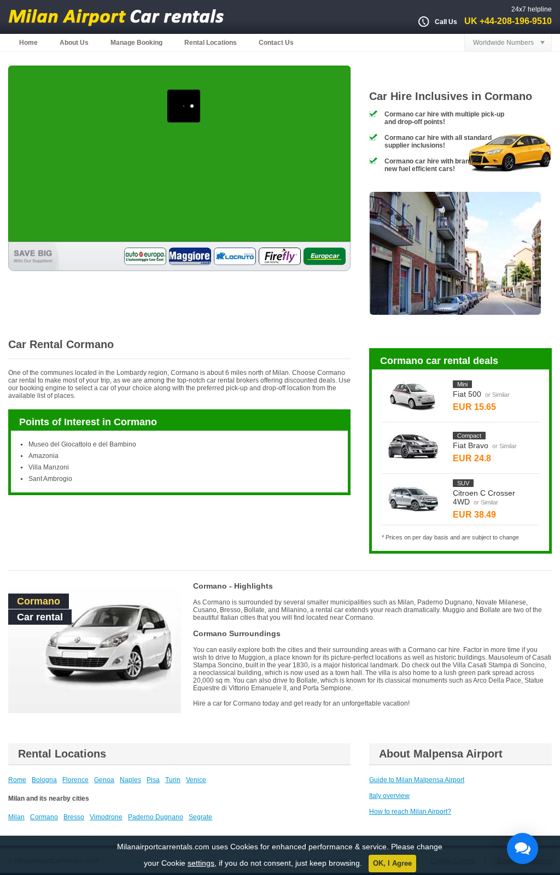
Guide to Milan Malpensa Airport (416, 780)
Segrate (200, 817)
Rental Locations (210, 42)
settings (201, 863)
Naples (130, 780)
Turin (172, 780)
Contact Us (276, 42)
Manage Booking (136, 42)
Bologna (44, 780)
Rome (17, 780)
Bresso (73, 817)
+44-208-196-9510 (516, 21)
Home (28, 42)
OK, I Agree (392, 863)
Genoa (104, 780)
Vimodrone (106, 817)
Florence (75, 780)
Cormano (44, 817)
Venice (196, 780)
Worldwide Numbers (503, 42)
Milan (16, 817)
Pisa (153, 780)
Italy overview (389, 796)
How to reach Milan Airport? (410, 811)
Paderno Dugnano (155, 817)
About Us (74, 42)
